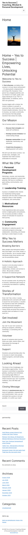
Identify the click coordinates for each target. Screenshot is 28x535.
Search (4, 406)
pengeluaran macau (14, 520)
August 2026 (6, 477)
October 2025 (6, 495)
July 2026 (5, 480)
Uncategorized (6, 508)
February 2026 (6, 487)
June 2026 (5, 482)
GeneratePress (14, 532)
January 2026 (6, 490)
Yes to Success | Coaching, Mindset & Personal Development (12, 4)
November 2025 (7, 493)
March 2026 (5, 485)
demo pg (5, 520)
